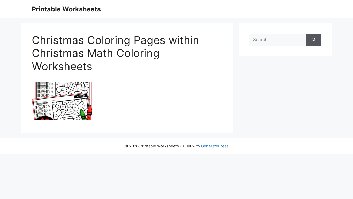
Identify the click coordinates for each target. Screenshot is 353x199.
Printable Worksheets (66, 9)
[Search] (313, 40)
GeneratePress (215, 146)
